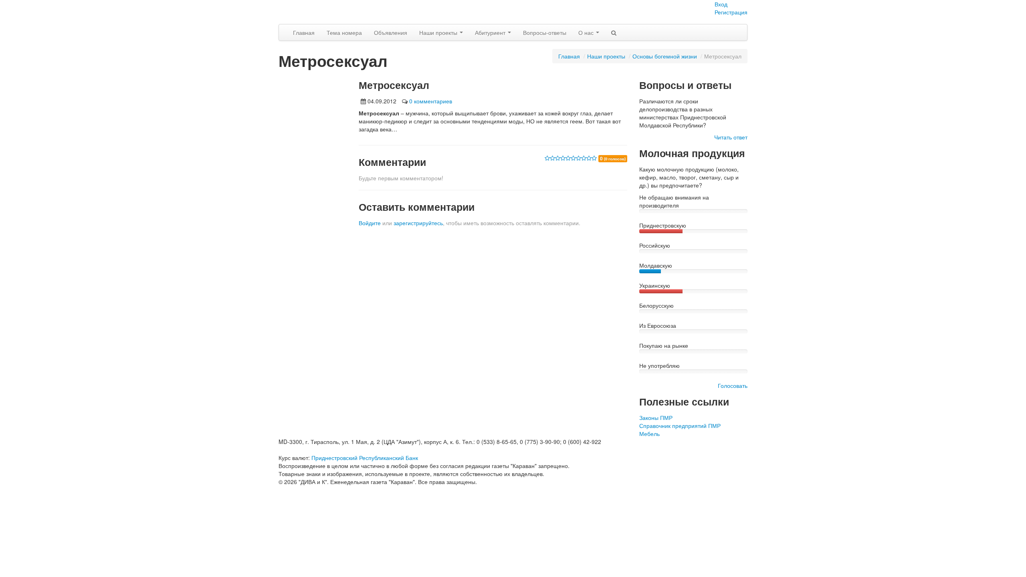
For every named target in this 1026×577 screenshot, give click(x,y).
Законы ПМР (656, 418)
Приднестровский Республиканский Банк (364, 458)
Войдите (370, 223)
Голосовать (732, 385)
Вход (721, 4)
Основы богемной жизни (664, 56)
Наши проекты (439, 32)
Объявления (390, 32)
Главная (304, 32)
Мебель (649, 434)
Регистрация (731, 12)
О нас (586, 32)
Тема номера (344, 32)
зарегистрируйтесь (418, 223)
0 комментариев (430, 101)
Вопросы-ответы (544, 32)
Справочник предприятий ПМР (680, 426)
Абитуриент (491, 32)
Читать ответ (730, 137)
